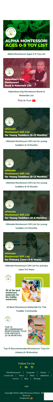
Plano (32, 376)
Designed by (25, 398)
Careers (15, 379)
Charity (43, 372)
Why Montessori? (13, 372)
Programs (30, 372)
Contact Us (8, 376)
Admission (44, 376)
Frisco (21, 376)
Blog (26, 379)
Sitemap (37, 379)
